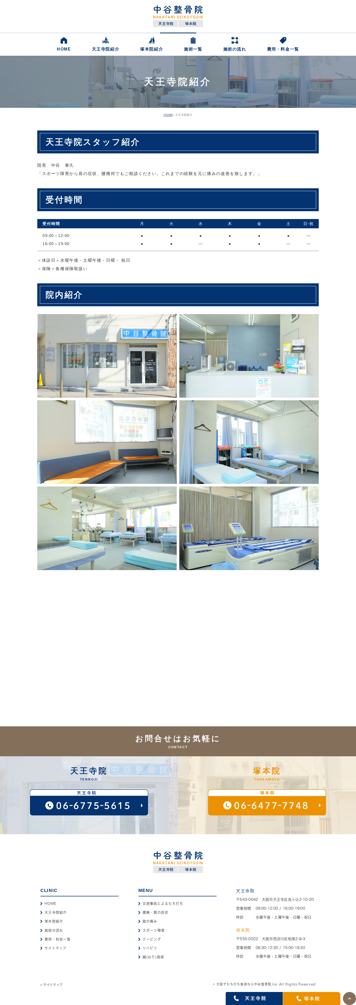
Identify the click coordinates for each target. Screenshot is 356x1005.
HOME (168, 115)
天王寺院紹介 (56, 912)
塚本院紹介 (54, 921)
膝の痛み (150, 921)
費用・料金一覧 (58, 939)
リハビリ (150, 948)
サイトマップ (55, 948)
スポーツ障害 (154, 930)
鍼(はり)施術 (153, 957)
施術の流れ (54, 930)
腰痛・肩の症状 (156, 912)
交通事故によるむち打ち (163, 903)
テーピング (152, 939)
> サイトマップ (51, 984)
